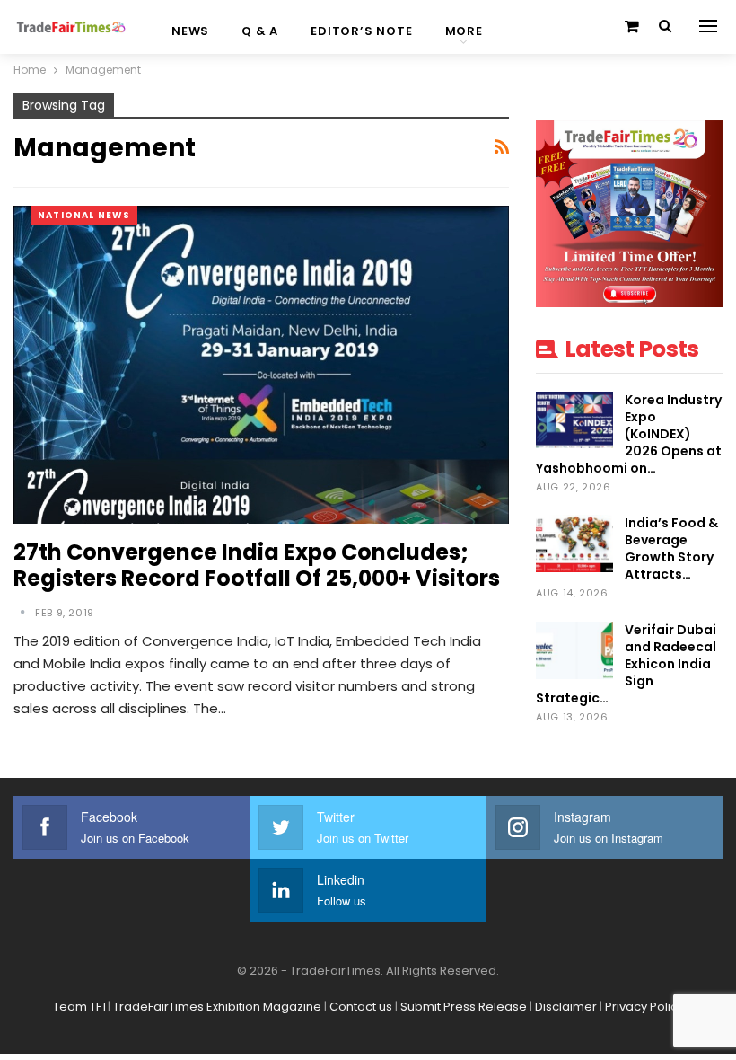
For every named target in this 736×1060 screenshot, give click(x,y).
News (190, 31)
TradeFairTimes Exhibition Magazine (217, 1006)
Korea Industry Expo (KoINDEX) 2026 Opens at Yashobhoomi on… (629, 434)
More (464, 31)
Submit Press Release (463, 1006)
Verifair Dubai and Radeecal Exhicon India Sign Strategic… (626, 664)
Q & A (259, 31)
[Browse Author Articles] (24, 612)
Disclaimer (566, 1006)
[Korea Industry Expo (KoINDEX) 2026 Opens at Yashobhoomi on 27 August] (574, 420)
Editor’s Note (361, 31)
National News (84, 215)
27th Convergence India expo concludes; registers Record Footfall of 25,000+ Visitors (256, 565)
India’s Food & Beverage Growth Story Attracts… (671, 548)
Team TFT (80, 1006)
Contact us (360, 1006)
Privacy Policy (644, 1006)
